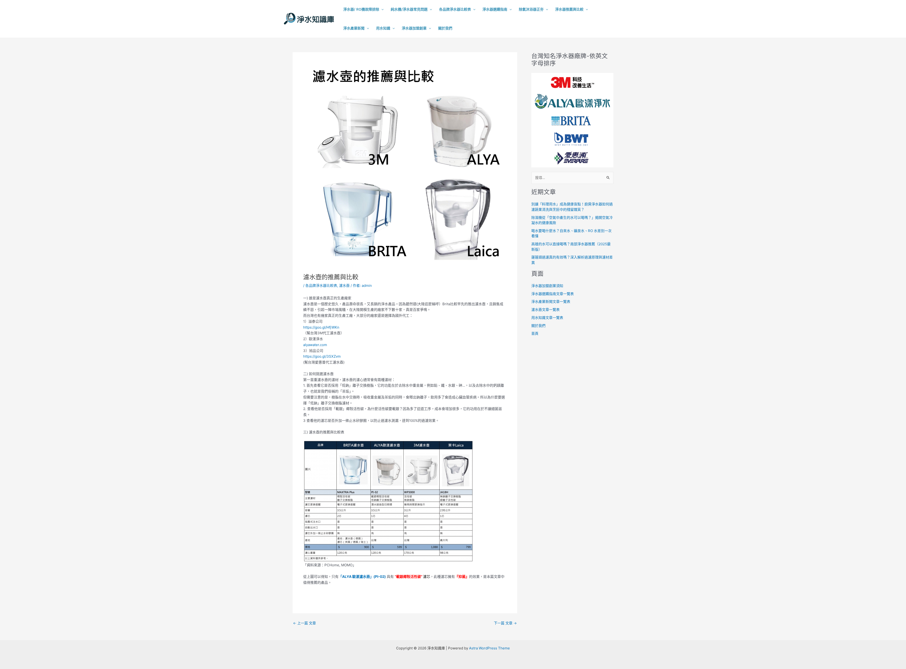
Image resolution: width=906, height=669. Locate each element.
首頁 (534, 333)
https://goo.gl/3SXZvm (322, 356)
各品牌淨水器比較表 (321, 285)
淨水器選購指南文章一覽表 (552, 294)
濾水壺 (344, 285)
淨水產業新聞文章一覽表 (550, 301)
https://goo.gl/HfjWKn (321, 327)
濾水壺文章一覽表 (545, 309)
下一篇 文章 (505, 623)
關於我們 (538, 325)
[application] (381, 9)
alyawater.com (315, 345)
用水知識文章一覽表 (547, 317)
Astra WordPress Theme (489, 648)
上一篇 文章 (304, 623)
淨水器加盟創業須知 (547, 286)
